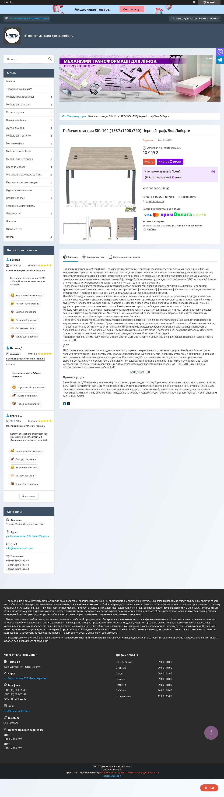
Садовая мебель (16, 167)
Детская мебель (15, 128)
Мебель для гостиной (18, 135)
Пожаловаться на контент (112, 773)
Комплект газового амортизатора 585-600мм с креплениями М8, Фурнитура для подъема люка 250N (29, 436)
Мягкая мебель (15, 143)
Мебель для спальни (18, 104)
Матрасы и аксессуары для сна (24, 174)
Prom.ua (128, 766)
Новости (11, 221)
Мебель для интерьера (19, 159)
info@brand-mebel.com (19, 548)
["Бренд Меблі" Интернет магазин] (12, 36)
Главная (10, 81)
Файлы (10, 237)
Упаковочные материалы (20, 205)
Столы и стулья (15, 112)
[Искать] (50, 59)
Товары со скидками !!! (19, 89)
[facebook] (64, 404)
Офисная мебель (16, 120)
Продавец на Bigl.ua (112, 769)
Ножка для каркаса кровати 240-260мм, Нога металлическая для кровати (28, 281)
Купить (149, 161)
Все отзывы (29, 496)
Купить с (164, 161)
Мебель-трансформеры (20, 96)
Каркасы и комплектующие (22, 182)
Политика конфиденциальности (143, 773)
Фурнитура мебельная (19, 190)
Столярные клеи (15, 198)
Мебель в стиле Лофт (18, 151)
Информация (13, 213)
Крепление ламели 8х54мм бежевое (26, 375)
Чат (212, 788)
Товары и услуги (76, 116)
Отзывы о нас (14, 229)
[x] (68, 404)
